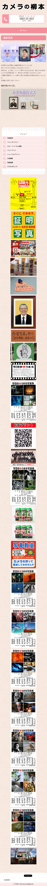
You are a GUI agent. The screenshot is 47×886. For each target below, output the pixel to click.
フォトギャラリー (13, 142)
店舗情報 (7, 880)
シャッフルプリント (13, 154)
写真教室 (10, 138)
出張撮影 (10, 158)
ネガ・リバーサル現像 (14, 146)
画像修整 (10, 162)
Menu (25, 30)
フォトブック (11, 150)
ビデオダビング (12, 166)
